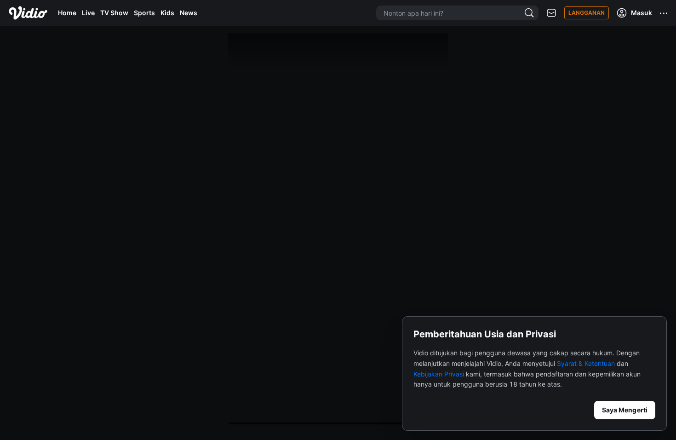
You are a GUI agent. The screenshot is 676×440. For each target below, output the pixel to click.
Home (67, 13)
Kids (167, 13)
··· (664, 12)
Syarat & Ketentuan (586, 363)
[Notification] (551, 13)
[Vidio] (28, 13)
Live (88, 13)
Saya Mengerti (624, 410)
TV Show (114, 13)
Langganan (586, 12)
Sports (144, 13)
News (188, 13)
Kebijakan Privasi (438, 374)
